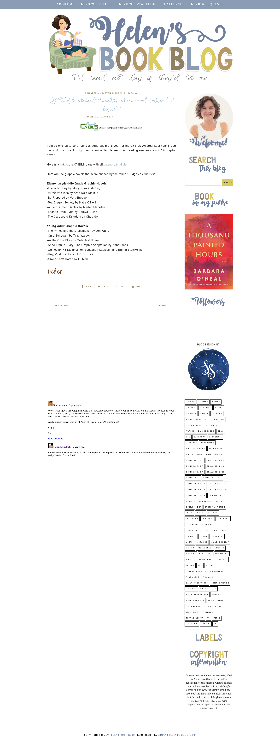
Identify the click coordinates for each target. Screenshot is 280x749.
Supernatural (194, 606)
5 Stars (204, 414)
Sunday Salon (215, 601)
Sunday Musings (195, 601)
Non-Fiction (221, 554)
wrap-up (205, 624)
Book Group (215, 449)
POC (200, 566)
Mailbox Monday (220, 542)
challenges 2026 (195, 495)
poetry (210, 566)
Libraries (202, 542)
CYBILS (109, 93)
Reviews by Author (137, 4)
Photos (190, 566)
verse (217, 618)
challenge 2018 (215, 466)
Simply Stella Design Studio (177, 735)
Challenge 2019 (194, 472)
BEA (188, 437)
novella (190, 560)
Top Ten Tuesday (195, 618)
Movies (220, 548)
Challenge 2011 (214, 455)
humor (203, 536)
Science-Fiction (220, 583)
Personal (221, 560)
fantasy (212, 513)
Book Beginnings (195, 449)
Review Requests (207, 4)
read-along (192, 577)
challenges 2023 (218, 484)
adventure (202, 419)
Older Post (160, 305)
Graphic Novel (124, 93)
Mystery (190, 554)
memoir (190, 548)
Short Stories (208, 589)
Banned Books (206, 431)
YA (136, 93)
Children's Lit (94, 93)
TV (208, 618)
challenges (192, 478)
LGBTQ (189, 542)
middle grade (205, 548)
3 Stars (216, 402)
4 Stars (219, 408)
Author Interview (215, 425)
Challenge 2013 (215, 460)
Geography (192, 525)
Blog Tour (199, 437)
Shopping (191, 589)
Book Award (207, 443)
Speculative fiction (197, 595)
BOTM (200, 455)
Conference (205, 501)
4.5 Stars (191, 414)
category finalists (115, 164)
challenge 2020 (215, 472)
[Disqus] (111, 356)
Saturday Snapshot (197, 583)
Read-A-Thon (217, 571)
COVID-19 (220, 501)
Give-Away (208, 525)
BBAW (220, 431)
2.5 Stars (203, 402)
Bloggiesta (215, 437)
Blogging (191, 443)
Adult (189, 419)
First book (192, 519)
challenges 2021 (212, 478)
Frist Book (223, 519)
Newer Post (62, 305)
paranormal (206, 560)
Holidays (191, 536)
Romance (208, 577)
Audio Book (217, 419)
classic (190, 501)
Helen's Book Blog (122, 735)
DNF (199, 507)
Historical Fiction (216, 530)
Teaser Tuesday (213, 606)
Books (189, 455)
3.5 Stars (191, 408)
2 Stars (190, 402)
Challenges (173, 4)
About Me (66, 4)
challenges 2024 (195, 490)
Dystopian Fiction (215, 507)
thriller (208, 612)
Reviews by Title (97, 4)
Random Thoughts (196, 571)
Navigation (205, 554)
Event (189, 513)
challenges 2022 (195, 484)
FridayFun (207, 519)
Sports (216, 595)
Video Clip (191, 624)
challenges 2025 (218, 490)
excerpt (200, 513)
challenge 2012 (194, 460)
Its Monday (217, 536)
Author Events (194, 425)
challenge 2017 (194, 466)
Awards (190, 431)
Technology (193, 612)
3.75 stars (205, 408)
